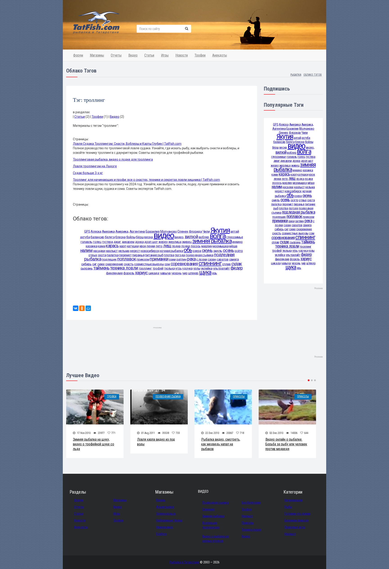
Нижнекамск (164, 527)
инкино (237, 242)
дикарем (128, 242)
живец (187, 242)
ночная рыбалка (171, 251)
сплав (226, 264)
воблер (204, 237)
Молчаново (306, 128)
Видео (133, 55)
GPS (87, 231)
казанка (91, 246)
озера (197, 251)
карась (112, 245)
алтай (235, 231)
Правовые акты (295, 527)
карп (123, 246)
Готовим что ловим (297, 513)
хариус (141, 272)
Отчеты (116, 55)
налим (86, 250)
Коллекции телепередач (210, 525)
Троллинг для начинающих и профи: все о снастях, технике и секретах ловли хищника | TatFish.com (146, 179)
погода (180, 255)
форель (128, 273)
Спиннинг (208, 509)
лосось (196, 246)
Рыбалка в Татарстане (184, 562)
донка (139, 242)
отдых (92, 255)
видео (164, 235)
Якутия (220, 230)
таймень (101, 268)
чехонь (176, 273)
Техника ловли (251, 529)
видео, (179, 237)
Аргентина (137, 231)
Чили (206, 231)
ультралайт (221, 268)
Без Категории (251, 502)
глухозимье (234, 237)
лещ (167, 245)
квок (143, 246)
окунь (207, 250)
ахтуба (85, 237)
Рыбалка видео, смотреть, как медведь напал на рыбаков (220, 444)
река (191, 259)
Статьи (149, 55)
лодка (176, 246)
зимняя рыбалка (212, 241)
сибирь (86, 264)
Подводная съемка (168, 396)
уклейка (207, 268)
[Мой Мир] (88, 308)
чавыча (165, 273)
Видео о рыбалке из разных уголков (215, 539)
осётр (239, 251)
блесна (120, 237)
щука (205, 272)
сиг (94, 264)
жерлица (174, 242)
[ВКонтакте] (75, 308)
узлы (196, 268)
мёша (233, 246)
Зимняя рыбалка (213, 516)
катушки (133, 246)
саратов (222, 259)
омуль (217, 251)
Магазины (97, 55)
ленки (151, 246)
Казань (160, 500)
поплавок (126, 259)
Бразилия (153, 231)
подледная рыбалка (298, 212)
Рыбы (288, 507)
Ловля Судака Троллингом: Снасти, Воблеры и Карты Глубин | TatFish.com (127, 143)
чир (184, 273)
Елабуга (161, 534)
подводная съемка (199, 255)
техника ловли (124, 268)
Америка (108, 231)
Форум (78, 55)
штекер (193, 273)
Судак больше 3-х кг (88, 173)
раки (172, 259)
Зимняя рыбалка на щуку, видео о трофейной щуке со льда (93, 444)
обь (188, 250)
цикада (154, 273)
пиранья (138, 255)
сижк (101, 264)
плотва (169, 255)
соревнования (184, 263)
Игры (165, 55)
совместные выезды (149, 264)
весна (148, 237)
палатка (112, 255)
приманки (159, 259)
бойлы (131, 237)
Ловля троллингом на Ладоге (95, 166)
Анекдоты (219, 55)
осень (228, 250)
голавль (86, 242)
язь (214, 273)
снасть (128, 264)
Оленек (182, 231)
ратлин (181, 259)
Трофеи (200, 55)
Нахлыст (247, 516)
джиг (117, 242)
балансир (97, 237)
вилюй (191, 236)
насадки (99, 251)
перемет (125, 255)
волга (218, 236)
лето (159, 246)
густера (107, 242)
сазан (212, 259)
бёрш (140, 237)
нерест (135, 251)
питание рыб (154, 255)
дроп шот (151, 242)
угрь (178, 268)
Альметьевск (165, 507)
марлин (206, 246)
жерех (163, 242)
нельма (123, 251)
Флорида (195, 231)
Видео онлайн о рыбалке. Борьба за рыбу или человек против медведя (286, 444)
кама (101, 246)
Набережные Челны (169, 520)
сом (167, 264)
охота (102, 255)
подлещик (109, 259)
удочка (187, 268)
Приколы (239, 396)
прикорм (143, 259)
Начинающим (294, 500)
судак (236, 263)
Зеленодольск (166, 513)
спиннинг (210, 263)
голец (97, 242)
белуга (110, 237)
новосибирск (149, 251)
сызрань (87, 268)
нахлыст (112, 251)
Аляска (96, 231)
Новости (181, 55)
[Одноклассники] (82, 308)
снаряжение (114, 264)
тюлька (169, 268)
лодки (185, 246)
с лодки (201, 259)
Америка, (122, 231)
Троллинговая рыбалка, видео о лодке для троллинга (113, 159)
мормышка (220, 246)
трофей (158, 268)
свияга (234, 259)
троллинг (145, 268)
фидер (237, 268)
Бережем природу (297, 520)
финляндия (114, 273)
